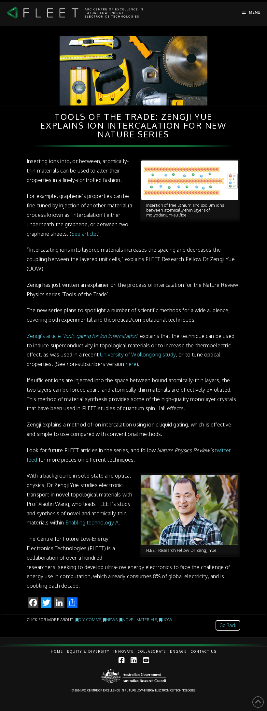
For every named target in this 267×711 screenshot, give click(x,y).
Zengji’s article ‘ (82, 336)
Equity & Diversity (88, 651)
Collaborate (152, 651)
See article (84, 233)
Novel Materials (139, 619)
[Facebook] (121, 660)
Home (57, 651)
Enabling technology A (92, 522)
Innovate (123, 651)
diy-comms (89, 619)
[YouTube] (146, 660)
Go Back (227, 625)
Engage (178, 651)
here (131, 364)
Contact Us (204, 651)
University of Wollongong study (138, 354)
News (111, 619)
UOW (167, 619)
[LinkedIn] (133, 660)
